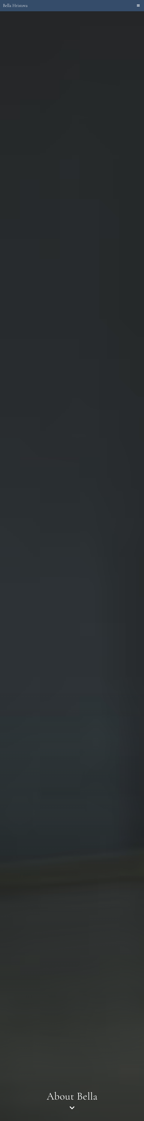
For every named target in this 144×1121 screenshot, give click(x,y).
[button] (138, 5)
